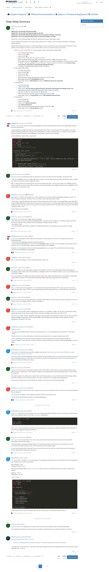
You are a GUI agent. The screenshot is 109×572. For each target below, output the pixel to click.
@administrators (15, 315)
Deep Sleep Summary (27, 539)
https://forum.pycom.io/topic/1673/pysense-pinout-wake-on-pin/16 (38, 90)
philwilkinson (14, 123)
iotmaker (13, 537)
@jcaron (28, 257)
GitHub (94, 14)
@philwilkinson (30, 194)
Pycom (84, 25)
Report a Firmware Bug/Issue (72, 14)
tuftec (12, 216)
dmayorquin (14, 349)
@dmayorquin (30, 326)
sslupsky (13, 194)
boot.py (38, 415)
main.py (19, 245)
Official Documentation (42, 14)
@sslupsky (28, 174)
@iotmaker (14, 526)
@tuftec (30, 123)
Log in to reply (72, 117)
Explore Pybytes (18, 14)
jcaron (12, 26)
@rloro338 (21, 526)
